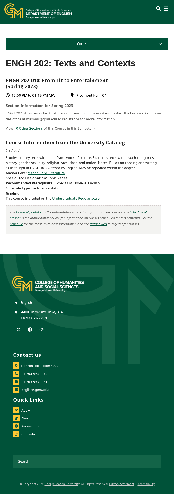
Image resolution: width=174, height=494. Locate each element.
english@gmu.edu (35, 389)
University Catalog (29, 212)
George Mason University (62, 484)
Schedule (16, 224)
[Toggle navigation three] (166, 8)
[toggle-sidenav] (159, 44)
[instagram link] (42, 330)
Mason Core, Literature (46, 173)
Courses (83, 43)
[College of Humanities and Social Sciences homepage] (52, 281)
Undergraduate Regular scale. (76, 198)
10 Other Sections (28, 128)
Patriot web (98, 224)
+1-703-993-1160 (34, 374)
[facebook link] (30, 330)
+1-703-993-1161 (34, 382)
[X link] (18, 330)
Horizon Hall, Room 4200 (40, 365)
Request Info (30, 426)
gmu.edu (28, 434)
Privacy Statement (121, 484)
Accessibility (146, 484)
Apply (25, 410)
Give (25, 418)
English (26, 302)
